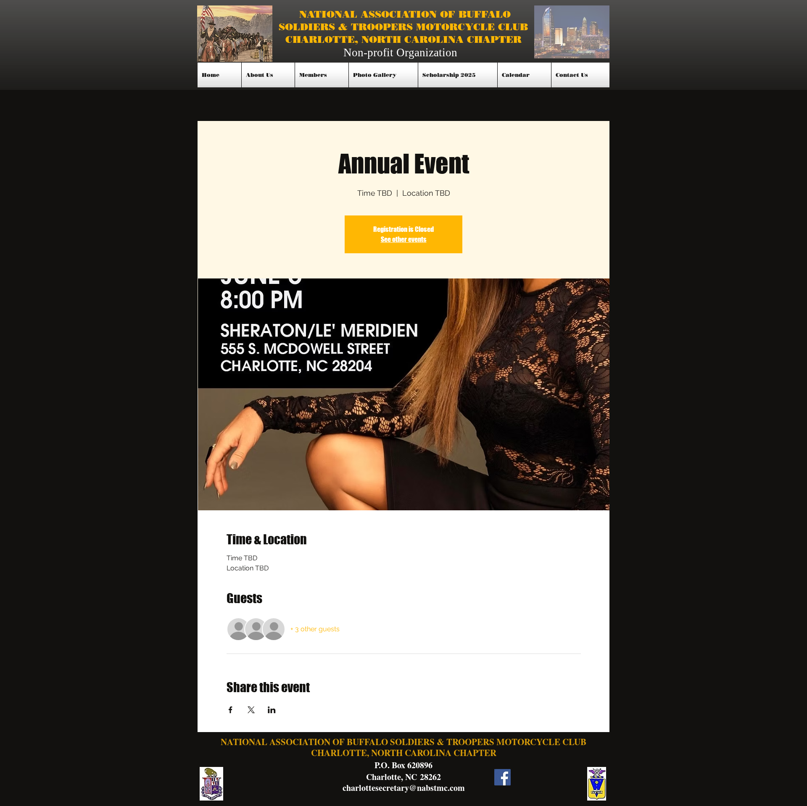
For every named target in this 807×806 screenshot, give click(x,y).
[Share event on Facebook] (231, 709)
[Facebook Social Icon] (502, 777)
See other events (404, 239)
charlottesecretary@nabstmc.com (404, 788)
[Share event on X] (251, 709)
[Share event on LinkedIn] (272, 709)
